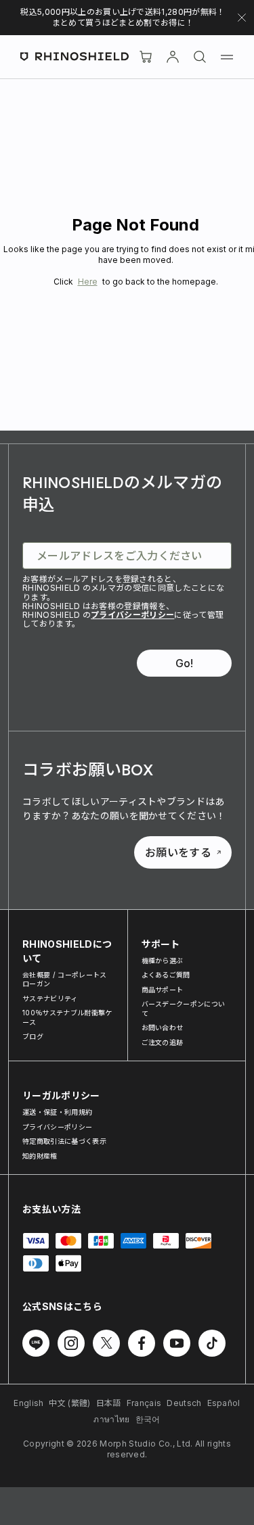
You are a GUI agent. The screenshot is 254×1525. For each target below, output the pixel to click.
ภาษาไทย (111, 1419)
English (28, 1403)
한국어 (148, 1419)
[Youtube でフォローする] (176, 1343)
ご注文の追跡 (163, 1042)
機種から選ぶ (163, 961)
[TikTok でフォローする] (212, 1343)
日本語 (108, 1403)
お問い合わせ (163, 1027)
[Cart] (145, 56)
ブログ (32, 1036)
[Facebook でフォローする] (141, 1343)
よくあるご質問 (166, 975)
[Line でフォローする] (35, 1343)
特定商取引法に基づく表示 (64, 1141)
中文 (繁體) (69, 1403)
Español (223, 1403)
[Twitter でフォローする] (106, 1343)
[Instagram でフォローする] (71, 1343)
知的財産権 (40, 1156)
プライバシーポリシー (132, 615)
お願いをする (178, 852)
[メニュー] (227, 56)
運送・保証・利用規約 (57, 1112)
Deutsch (184, 1403)
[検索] (200, 56)
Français (144, 1403)
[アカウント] (173, 56)
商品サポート (163, 990)
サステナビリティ (50, 998)
